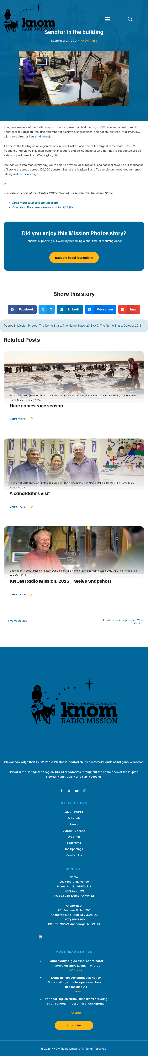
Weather (74, 836)
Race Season (71, 395)
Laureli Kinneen (39, 136)
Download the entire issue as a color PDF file (42, 207)
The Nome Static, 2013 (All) (80, 325)
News (74, 824)
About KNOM (74, 812)
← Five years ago (15, 620)
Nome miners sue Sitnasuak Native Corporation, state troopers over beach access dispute (76, 982)
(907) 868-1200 (74, 919)
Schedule (74, 818)
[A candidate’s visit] (74, 464)
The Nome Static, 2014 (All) (115, 395)
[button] (61, 791)
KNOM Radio (89, 40)
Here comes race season (36, 405)
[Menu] (107, 19)
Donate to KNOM (74, 830)
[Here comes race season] (74, 376)
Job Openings (74, 849)
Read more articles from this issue (35, 202)
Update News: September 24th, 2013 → (123, 621)
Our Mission (55, 395)
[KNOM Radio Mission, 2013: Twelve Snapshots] (74, 552)
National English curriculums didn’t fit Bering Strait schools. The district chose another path (76, 1003)
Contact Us (74, 855)
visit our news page (25, 174)
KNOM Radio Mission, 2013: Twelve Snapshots (61, 581)
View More (18, 418)
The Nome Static (50, 325)
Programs (74, 843)
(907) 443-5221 (74, 891)
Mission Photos (27, 325)
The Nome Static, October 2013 (120, 325)
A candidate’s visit (30, 493)
